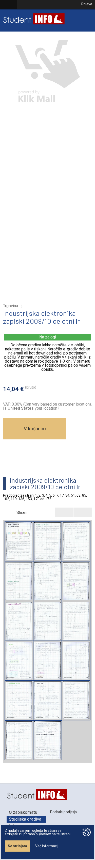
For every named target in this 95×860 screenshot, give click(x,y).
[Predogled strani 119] (47, 700)
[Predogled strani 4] (19, 581)
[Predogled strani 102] (19, 700)
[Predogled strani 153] (19, 740)
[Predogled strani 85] (76, 661)
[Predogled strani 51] (19, 661)
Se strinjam (17, 846)
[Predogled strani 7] (19, 621)
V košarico (35, 428)
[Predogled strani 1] (19, 541)
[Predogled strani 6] (76, 581)
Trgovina (10, 306)
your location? (33, 408)
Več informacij (46, 846)
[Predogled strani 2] (47, 541)
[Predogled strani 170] (47, 740)
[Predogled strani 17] (47, 621)
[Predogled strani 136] (76, 700)
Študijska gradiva (25, 819)
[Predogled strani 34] (76, 621)
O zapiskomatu (23, 812)
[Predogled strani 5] (47, 581)
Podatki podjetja (63, 812)
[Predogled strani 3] (76, 541)
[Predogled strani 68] (47, 661)
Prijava (86, 4)
